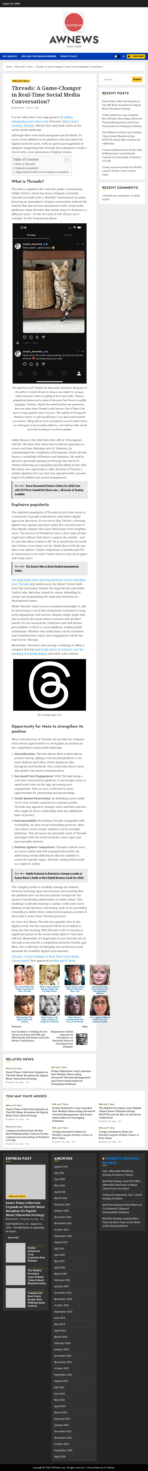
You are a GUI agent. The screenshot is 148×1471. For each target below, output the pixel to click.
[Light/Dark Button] (117, 56)
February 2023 (62, 1418)
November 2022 (63, 1437)
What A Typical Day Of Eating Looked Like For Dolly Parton (50, 989)
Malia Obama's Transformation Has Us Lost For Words (75, 1019)
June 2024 (59, 1317)
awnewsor (19, 108)
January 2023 (61, 1425)
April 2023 (60, 1406)
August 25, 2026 (108, 1121)
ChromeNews (93, 1467)
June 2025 (59, 1254)
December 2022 (62, 1431)
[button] (123, 56)
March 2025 (60, 1273)
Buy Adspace (10, 56)
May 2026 (59, 1185)
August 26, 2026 (16, 1083)
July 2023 (59, 1387)
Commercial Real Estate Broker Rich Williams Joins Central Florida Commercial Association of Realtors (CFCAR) (27, 1135)
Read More (13, 1237)
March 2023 (60, 1412)
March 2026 (60, 1198)
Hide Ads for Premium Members (38, 56)
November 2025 (63, 1223)
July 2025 (59, 1248)
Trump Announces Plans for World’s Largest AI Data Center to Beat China (122, 171)
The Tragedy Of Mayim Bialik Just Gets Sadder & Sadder (100, 1019)
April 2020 (60, 1456)
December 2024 (62, 1292)
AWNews (74, 39)
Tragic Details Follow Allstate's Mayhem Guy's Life (74, 989)
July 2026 (59, 1173)
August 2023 (61, 1380)
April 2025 (60, 1267)
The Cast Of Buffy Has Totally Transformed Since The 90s (24, 989)
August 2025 (61, 1242)
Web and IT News (21, 81)
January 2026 (61, 1210)
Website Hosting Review (120, 1160)
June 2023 (59, 1393)
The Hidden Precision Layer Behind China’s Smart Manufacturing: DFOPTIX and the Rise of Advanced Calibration (121, 138)
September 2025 (63, 1236)
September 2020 (63, 1450)
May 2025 (59, 1261)
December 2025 (62, 1217)
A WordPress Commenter (116, 195)
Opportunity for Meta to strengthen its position (42, 172)
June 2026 (59, 1179)
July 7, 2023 (34, 108)
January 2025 (61, 1286)
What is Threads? (25, 164)
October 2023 (61, 1368)
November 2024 (63, 1299)
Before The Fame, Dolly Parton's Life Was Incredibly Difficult (100, 990)
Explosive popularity (27, 168)
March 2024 (60, 1336)
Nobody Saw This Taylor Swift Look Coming (24, 1019)
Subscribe (138, 56)
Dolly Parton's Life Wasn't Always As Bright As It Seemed (50, 1019)
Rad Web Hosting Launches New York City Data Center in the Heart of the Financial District (121, 1222)
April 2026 (60, 1191)
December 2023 (62, 1355)
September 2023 (63, 1374)
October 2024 (61, 1305)
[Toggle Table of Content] (65, 159)
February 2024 (62, 1343)
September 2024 (63, 1311)
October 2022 (61, 1444)
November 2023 (63, 1362)
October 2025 (61, 1229)
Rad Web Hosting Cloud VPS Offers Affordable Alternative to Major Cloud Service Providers (121, 1185)
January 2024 (61, 1349)
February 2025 (62, 1280)
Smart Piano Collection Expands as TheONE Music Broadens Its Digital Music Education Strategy (27, 1075)
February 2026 (62, 1204)
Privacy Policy (68, 56)
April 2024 (60, 1330)
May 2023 (59, 1399)
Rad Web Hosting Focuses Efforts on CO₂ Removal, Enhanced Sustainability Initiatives (122, 1208)
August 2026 (61, 1166)
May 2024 (59, 1324)
